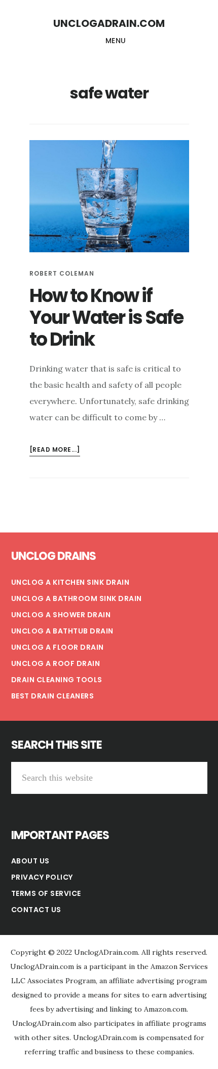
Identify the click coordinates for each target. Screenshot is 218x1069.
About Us (30, 861)
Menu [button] (115, 41)
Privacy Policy (42, 877)
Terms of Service (46, 893)
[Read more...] (54, 450)
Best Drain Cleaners (52, 696)
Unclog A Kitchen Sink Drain (70, 582)
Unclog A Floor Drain (57, 647)
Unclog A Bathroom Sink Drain (76, 598)
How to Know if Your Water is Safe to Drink (106, 317)
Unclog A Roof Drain (55, 663)
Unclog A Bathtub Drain (62, 631)
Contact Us (36, 910)
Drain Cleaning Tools (56, 680)
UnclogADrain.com (109, 23)
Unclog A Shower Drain (61, 615)
